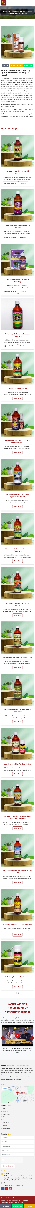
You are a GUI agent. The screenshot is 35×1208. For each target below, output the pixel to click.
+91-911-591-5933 (19, 1185)
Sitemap (5, 1126)
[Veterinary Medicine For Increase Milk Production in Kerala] (17, 690)
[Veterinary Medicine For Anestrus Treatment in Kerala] (17, 205)
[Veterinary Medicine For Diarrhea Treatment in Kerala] (17, 529)
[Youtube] (6, 1188)
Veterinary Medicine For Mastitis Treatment (17, 172)
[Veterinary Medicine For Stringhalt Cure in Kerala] (17, 637)
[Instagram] (10, 1188)
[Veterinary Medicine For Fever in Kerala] (17, 368)
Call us (6, 65)
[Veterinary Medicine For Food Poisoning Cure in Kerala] (17, 850)
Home (4, 1109)
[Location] (17, 1094)
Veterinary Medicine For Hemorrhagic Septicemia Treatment (17, 817)
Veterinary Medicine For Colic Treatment (17, 925)
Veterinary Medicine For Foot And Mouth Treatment (17, 441)
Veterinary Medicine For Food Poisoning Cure (17, 871)
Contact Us (6, 1123)
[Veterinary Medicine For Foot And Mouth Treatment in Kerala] (17, 420)
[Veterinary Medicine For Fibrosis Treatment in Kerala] (17, 583)
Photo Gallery (7, 1114)
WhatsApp (29, 65)
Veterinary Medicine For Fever (18, 388)
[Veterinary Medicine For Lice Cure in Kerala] (17, 957)
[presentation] (3, 1038)
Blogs (4, 1120)
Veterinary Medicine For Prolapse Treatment (17, 335)
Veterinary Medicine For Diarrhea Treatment (17, 550)
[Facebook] (2, 1188)
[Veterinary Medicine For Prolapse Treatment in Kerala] (17, 314)
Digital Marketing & (6, 1202)
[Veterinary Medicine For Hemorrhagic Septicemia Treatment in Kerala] (17, 796)
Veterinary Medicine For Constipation (17, 764)
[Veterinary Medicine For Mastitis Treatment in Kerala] (17, 151)
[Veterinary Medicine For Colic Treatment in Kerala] (17, 905)
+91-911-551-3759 (8, 1185)
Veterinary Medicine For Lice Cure (17, 977)
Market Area (6, 1128)
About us (5, 1111)
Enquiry (30, 1206)
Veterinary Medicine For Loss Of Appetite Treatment (17, 496)
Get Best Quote (17, 65)
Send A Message (8, 1166)
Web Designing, (23, 1200)
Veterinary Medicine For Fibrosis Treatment (17, 604)
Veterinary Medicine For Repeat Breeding (17, 281)
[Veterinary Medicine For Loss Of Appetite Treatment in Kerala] (17, 475)
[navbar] (32, 3)
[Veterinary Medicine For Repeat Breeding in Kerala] (17, 260)
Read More (23, 183)
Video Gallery (6, 1117)
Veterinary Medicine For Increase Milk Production (17, 711)
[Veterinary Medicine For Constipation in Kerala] (17, 744)
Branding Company (17, 1202)
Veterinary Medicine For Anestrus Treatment (17, 226)
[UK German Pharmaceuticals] (3, 2)
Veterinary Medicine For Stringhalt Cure (17, 658)
